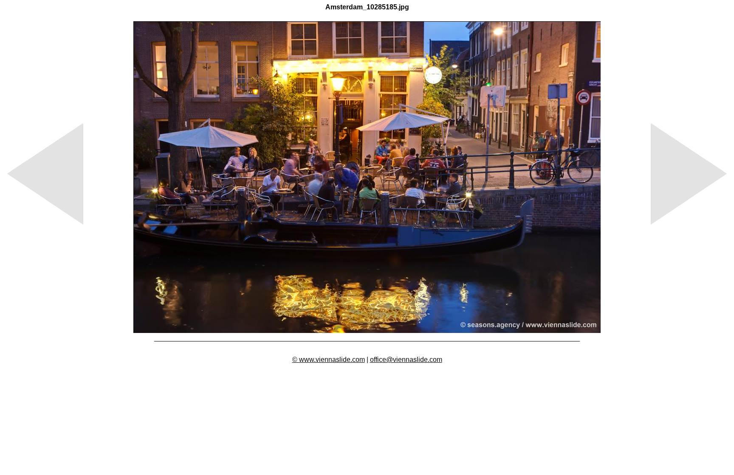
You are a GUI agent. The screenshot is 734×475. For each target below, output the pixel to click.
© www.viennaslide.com (328, 359)
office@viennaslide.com (406, 359)
